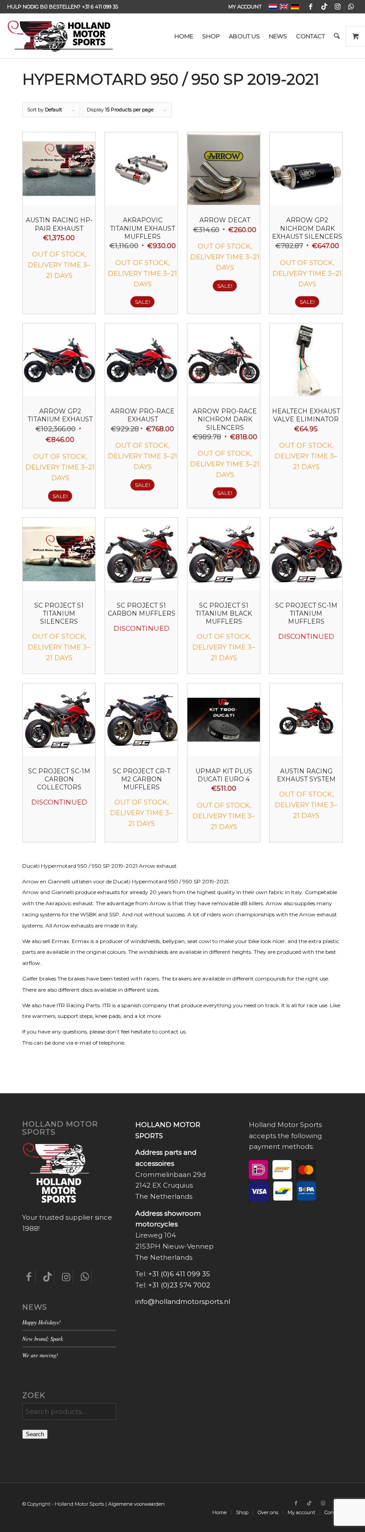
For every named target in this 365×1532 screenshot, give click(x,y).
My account (245, 7)
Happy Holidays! (41, 1322)
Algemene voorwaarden (136, 1504)
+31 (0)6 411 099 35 (179, 1274)
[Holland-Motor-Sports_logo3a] (60, 36)
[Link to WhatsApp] (351, 6)
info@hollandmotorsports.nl (182, 1301)
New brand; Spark (42, 1338)
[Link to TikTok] (324, 6)
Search (35, 1434)
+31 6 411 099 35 (100, 7)
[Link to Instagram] (337, 6)
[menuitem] (243, 6)
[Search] (336, 36)
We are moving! (40, 1355)
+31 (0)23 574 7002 (179, 1285)
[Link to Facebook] (310, 6)
